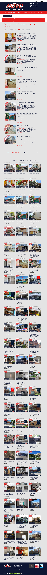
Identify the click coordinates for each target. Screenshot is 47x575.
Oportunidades (6, 19)
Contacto (40, 12)
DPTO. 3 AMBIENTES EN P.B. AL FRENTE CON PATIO (21, 509)
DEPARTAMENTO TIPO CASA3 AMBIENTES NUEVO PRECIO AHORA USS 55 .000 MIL (34, 477)
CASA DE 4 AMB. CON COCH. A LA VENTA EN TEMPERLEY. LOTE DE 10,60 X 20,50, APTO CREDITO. (35, 414)
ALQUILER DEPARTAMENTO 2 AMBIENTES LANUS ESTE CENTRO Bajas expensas (35, 222)
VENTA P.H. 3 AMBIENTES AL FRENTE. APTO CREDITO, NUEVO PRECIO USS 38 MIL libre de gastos (26, 81)
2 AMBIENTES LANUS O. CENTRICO (33, 509)
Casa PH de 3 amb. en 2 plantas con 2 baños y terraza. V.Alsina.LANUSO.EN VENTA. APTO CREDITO (35, 270)
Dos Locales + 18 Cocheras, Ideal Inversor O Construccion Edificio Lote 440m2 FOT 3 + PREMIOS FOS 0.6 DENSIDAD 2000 (22, 526)
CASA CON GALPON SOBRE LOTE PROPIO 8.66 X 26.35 (22, 174)
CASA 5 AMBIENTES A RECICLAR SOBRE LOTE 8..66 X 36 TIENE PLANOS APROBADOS (34, 398)
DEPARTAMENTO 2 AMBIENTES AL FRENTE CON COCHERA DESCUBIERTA (26, 92)
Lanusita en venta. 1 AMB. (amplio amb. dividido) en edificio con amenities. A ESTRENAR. (21, 446)
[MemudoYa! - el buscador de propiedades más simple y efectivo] (17, 573)
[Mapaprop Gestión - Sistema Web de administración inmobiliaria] (8, 573)
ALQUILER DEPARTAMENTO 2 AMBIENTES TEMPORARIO (8, 237)
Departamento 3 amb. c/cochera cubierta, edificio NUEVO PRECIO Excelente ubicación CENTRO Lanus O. (9, 558)
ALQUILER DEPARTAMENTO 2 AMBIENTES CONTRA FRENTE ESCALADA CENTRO (26, 57)
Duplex (13, 21)
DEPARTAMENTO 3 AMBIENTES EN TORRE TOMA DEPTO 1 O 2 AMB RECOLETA (21, 302)
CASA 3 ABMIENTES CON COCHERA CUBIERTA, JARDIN (34, 237)
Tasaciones (33, 12)
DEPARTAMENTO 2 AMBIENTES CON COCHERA (34, 301)
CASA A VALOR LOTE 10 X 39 (8, 301)
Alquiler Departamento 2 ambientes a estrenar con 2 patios (8, 398)
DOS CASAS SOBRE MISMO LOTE (35, 317)
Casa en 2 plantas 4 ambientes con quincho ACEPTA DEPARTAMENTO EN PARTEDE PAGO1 (9, 494)
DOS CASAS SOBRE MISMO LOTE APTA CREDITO (22, 349)
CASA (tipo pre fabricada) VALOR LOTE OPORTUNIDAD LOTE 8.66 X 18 (22, 430)
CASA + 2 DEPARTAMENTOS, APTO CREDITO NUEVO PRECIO (34, 541)
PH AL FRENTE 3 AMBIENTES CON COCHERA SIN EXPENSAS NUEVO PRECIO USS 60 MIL (9, 414)
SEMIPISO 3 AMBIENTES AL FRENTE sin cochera (8, 333)
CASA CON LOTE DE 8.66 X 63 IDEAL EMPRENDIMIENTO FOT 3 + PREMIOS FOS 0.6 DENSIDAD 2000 (9, 541)
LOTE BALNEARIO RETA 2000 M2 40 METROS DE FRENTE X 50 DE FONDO (9, 461)
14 (39, 152)
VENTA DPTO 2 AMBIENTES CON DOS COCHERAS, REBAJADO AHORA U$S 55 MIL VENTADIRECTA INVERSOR (22, 382)
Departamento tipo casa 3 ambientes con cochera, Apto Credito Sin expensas (26, 34)
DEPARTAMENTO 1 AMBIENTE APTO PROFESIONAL (21, 557)
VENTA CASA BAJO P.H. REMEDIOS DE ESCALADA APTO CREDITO (22, 365)
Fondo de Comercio (7, 21)
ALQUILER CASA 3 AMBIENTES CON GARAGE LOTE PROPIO (34, 381)
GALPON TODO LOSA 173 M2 (21, 333)
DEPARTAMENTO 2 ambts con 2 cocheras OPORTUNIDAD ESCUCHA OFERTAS (35, 525)
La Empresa (19, 12)
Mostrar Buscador (7, 15)
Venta (6, 40)
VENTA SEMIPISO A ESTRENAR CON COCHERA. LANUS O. (21, 493)
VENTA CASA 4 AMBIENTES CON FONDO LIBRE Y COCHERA (9, 317)
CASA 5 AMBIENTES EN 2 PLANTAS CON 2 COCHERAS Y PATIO (21, 222)
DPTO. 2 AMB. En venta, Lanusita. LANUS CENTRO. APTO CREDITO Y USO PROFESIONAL (27, 69)
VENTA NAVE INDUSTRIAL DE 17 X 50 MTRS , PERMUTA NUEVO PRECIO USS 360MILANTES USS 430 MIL (22, 254)
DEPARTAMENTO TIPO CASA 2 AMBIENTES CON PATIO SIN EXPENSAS (26, 126)
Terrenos (28, 19)
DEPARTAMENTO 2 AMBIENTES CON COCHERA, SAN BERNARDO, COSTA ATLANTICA (9, 477)
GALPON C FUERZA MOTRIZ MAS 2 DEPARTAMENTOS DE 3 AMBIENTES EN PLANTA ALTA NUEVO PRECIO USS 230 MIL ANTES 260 (9, 351)
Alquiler (6, 62)
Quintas (23, 19)
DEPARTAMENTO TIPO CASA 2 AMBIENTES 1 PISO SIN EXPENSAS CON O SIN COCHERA (27, 138)
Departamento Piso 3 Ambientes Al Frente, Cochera (9, 174)
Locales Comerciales (35, 19)
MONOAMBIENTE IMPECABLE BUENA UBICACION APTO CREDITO (34, 190)
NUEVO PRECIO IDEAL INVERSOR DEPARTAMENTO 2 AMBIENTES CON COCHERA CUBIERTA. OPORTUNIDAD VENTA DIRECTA (22, 542)
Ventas (12, 19)
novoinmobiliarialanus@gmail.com (33, 1)
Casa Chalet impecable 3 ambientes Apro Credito (21, 190)
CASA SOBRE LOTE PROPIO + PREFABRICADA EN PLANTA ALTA (35, 429)
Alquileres (17, 19)
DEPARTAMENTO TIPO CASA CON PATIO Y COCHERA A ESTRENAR (35, 285)
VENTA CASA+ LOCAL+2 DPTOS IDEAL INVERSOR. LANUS (22, 413)
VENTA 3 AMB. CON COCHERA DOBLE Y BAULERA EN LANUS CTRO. (34, 493)
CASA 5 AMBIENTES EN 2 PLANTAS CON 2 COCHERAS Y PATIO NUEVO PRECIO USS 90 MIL (27, 115)
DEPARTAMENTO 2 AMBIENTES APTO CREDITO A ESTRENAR (9, 205)
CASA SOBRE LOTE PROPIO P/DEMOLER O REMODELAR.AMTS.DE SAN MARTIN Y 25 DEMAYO (8, 366)
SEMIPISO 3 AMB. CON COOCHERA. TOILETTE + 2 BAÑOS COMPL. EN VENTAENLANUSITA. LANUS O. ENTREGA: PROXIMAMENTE (34, 255)
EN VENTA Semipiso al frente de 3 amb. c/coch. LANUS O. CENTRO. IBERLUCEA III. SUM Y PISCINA (9, 510)
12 (35, 152)
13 (37, 152)
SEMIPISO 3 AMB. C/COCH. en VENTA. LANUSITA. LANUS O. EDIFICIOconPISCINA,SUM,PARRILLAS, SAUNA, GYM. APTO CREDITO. (22, 318)
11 (33, 152)
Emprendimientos (11, 12)
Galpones (18, 21)
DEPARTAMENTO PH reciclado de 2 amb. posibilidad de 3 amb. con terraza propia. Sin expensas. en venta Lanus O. (9, 382)
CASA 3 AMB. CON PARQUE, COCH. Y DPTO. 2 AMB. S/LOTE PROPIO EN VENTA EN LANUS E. (34, 461)
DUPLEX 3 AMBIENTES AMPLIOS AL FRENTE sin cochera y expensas (9, 222)
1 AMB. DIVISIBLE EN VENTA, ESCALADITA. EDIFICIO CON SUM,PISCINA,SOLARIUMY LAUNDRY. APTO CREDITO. (8, 270)
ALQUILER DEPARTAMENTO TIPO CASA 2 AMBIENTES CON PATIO (22, 237)
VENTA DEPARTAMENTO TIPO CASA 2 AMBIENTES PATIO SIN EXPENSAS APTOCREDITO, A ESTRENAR (8, 430)
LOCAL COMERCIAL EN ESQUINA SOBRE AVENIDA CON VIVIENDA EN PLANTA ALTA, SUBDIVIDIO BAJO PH (22, 462)
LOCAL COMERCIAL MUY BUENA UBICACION (9, 525)
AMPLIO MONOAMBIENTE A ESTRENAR (8, 285)
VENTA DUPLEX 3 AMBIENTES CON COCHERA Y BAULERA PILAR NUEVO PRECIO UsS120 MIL (22, 286)
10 (31, 152)
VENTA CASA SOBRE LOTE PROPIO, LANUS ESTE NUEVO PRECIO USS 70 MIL (26, 45)
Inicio (6, 12)
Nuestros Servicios (26, 12)
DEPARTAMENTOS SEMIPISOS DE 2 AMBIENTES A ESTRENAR (22, 477)
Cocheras (23, 21)
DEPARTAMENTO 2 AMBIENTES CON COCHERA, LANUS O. (21, 397)
